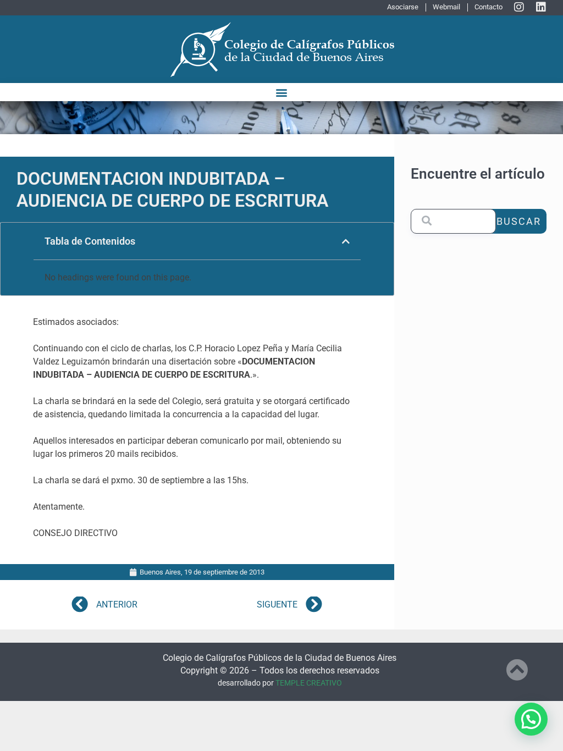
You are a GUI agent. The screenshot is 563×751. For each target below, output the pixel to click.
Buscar (518, 221)
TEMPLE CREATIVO (308, 683)
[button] (282, 92)
